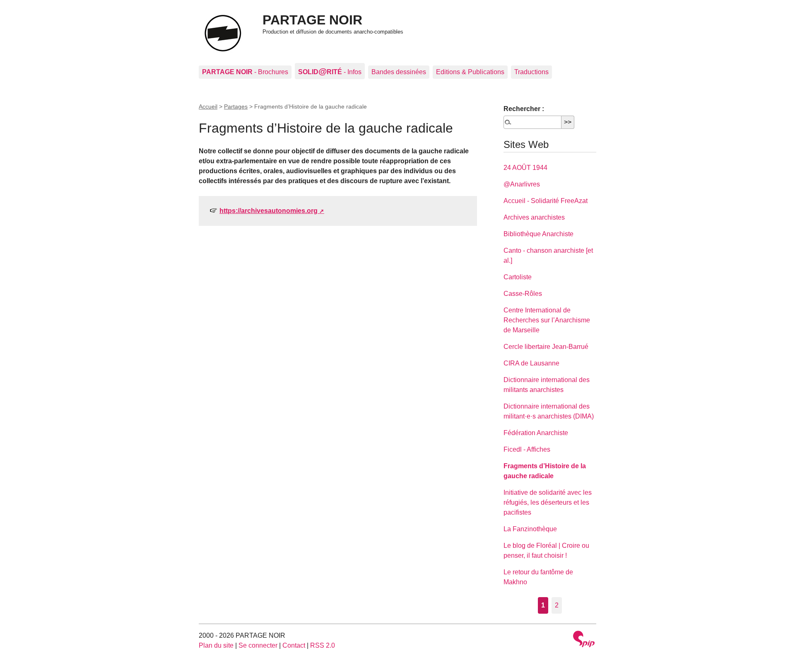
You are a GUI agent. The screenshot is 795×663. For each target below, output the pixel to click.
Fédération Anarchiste (536, 432)
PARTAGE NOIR (312, 19)
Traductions (531, 71)
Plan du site (216, 645)
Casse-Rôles (523, 293)
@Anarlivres (522, 184)
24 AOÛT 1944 (525, 167)
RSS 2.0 (322, 645)
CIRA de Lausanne (531, 363)
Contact (293, 645)
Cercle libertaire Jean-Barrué (546, 346)
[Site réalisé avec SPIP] (583, 640)
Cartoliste (518, 277)
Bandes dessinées (398, 71)
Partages (236, 106)
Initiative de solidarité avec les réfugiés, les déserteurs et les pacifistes (548, 502)
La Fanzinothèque (530, 528)
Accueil (208, 106)
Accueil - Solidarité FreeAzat (546, 200)
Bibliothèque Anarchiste (538, 233)
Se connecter (257, 645)
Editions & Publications (470, 71)
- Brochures (245, 71)
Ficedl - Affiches (527, 449)
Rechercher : (524, 108)
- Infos (329, 71)
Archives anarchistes (534, 217)
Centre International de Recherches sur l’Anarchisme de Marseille (547, 320)
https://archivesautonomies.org (268, 210)
